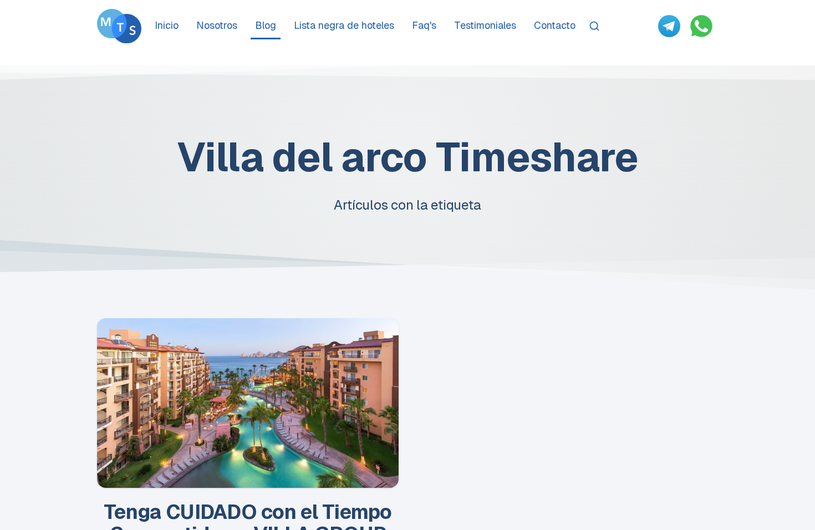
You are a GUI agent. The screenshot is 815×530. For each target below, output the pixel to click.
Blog (265, 25)
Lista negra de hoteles (344, 25)
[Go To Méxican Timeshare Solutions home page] (119, 26)
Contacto (554, 25)
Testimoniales (485, 25)
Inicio (167, 25)
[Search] (594, 26)
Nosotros (216, 25)
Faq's (424, 25)
